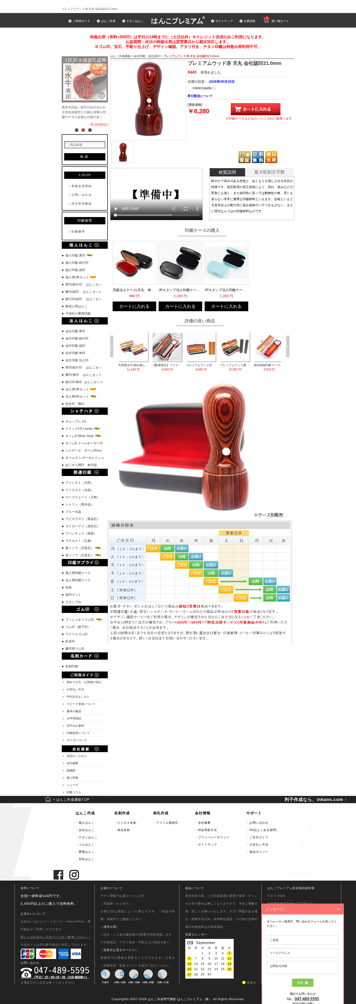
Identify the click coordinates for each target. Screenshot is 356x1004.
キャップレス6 (75, 421)
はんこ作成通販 (120, 56)
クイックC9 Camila (79, 428)
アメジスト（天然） (79, 482)
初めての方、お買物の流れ (84, 682)
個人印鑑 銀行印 (76, 262)
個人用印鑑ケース (78, 573)
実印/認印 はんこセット (83, 292)
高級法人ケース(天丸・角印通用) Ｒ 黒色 (134, 290)
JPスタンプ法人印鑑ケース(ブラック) (180, 290)
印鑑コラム (74, 792)
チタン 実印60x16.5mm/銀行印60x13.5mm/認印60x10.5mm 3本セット (138, 367)
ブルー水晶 (73, 511)
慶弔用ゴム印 (74, 648)
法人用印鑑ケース (78, 580)
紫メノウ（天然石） (80, 548)
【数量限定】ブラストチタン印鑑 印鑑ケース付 (273, 367)
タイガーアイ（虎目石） (82, 526)
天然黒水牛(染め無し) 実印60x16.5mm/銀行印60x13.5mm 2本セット (239, 367)
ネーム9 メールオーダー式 (84, 443)
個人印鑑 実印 (75, 255)
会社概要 (72, 763)
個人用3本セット (77, 277)
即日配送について (200, 96)
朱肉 (68, 587)
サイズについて (77, 740)
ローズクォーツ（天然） (82, 497)
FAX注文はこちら (78, 696)
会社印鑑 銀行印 (76, 338)
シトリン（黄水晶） (79, 504)
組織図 (71, 770)
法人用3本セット (77, 389)
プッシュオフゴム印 (80, 619)
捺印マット (73, 594)
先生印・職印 (74, 404)
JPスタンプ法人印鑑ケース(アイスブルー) (226, 290)
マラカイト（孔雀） (79, 541)
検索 (84, 157)
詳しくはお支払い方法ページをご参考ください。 (55, 937)
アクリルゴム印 (76, 634)
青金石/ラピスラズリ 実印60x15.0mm (206, 367)
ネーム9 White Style (80, 436)
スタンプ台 (73, 602)
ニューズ (72, 785)
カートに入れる (134, 306)
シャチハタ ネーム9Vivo (83, 450)
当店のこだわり (77, 756)
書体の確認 (74, 711)
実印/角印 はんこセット (83, 375)
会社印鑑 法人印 (76, 360)
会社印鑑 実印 (75, 331)
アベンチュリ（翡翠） (81, 533)
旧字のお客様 (75, 725)
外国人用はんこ (76, 306)
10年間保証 (74, 718)
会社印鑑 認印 (75, 345)
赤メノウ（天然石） (80, 555)
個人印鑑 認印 (75, 270)
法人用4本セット (77, 396)
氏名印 (70, 641)
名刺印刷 (71, 666)
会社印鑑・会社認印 (147, 56)
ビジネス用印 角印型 (81, 465)
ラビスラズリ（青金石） (82, 519)
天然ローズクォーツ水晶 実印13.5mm (172, 367)
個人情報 (72, 777)
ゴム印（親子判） (78, 627)
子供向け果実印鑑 (78, 313)
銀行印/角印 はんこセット (84, 382)
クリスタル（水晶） (79, 490)
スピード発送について (81, 704)
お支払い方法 (75, 689)
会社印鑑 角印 (75, 353)
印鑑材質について (78, 733)
